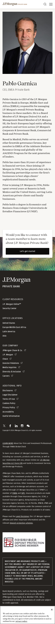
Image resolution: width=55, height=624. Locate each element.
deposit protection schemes (21, 523)
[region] (27, 615)
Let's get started (27, 251)
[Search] (45, 4)
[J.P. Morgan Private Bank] (15, 4)
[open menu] (50, 4)
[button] (4, 425)
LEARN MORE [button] (8, 443)
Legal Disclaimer (22, 516)
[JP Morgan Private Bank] (16, 285)
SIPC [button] (23, 493)
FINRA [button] (14, 493)
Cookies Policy (9, 403)
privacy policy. (21, 621)
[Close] (52, 610)
